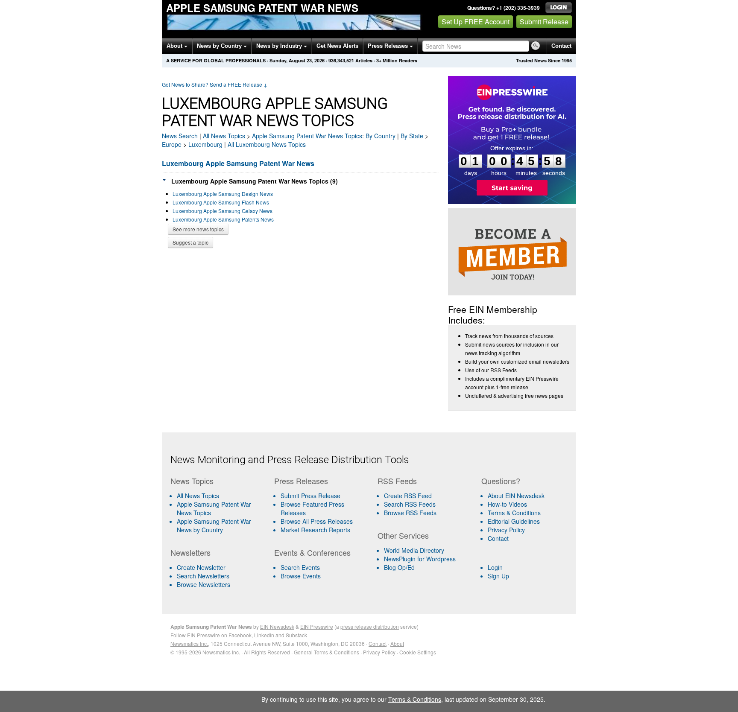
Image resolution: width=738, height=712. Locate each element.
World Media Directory (414, 550)
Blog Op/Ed (399, 567)
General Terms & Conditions (326, 652)
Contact (561, 46)
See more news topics (198, 229)
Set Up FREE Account (476, 21)
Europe (172, 144)
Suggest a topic (190, 242)
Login (495, 567)
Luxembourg (205, 144)
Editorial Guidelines (514, 521)
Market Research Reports (315, 529)
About (175, 46)
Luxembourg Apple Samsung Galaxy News (222, 210)
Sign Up (498, 576)
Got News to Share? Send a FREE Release (214, 84)
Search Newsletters (203, 576)
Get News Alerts (337, 46)
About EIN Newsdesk (516, 495)
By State (412, 135)
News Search (180, 135)
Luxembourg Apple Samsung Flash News (221, 202)
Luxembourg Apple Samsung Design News (223, 193)
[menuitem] (219, 508)
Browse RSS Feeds (410, 512)
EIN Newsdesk (277, 626)
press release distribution (369, 626)
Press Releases (389, 46)
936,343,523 (341, 60)
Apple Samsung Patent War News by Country (214, 525)
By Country (380, 135)
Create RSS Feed (408, 495)
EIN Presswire (316, 626)
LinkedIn (264, 635)
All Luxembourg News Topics (267, 144)
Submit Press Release (310, 495)
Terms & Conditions (514, 512)
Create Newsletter (201, 567)
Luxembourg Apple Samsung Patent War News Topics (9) (254, 181)
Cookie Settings (417, 652)
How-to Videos (507, 504)
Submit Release (544, 21)
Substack (296, 635)
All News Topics (224, 135)
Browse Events (301, 576)
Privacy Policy (506, 529)
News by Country (220, 46)
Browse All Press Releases (317, 521)
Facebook (240, 635)
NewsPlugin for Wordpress (420, 558)
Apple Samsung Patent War (307, 135)
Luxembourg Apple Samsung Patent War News (238, 163)
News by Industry (280, 46)
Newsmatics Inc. (189, 643)
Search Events (300, 567)
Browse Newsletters (203, 584)
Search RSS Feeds (410, 504)
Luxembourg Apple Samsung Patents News (223, 219)
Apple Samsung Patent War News (262, 7)
